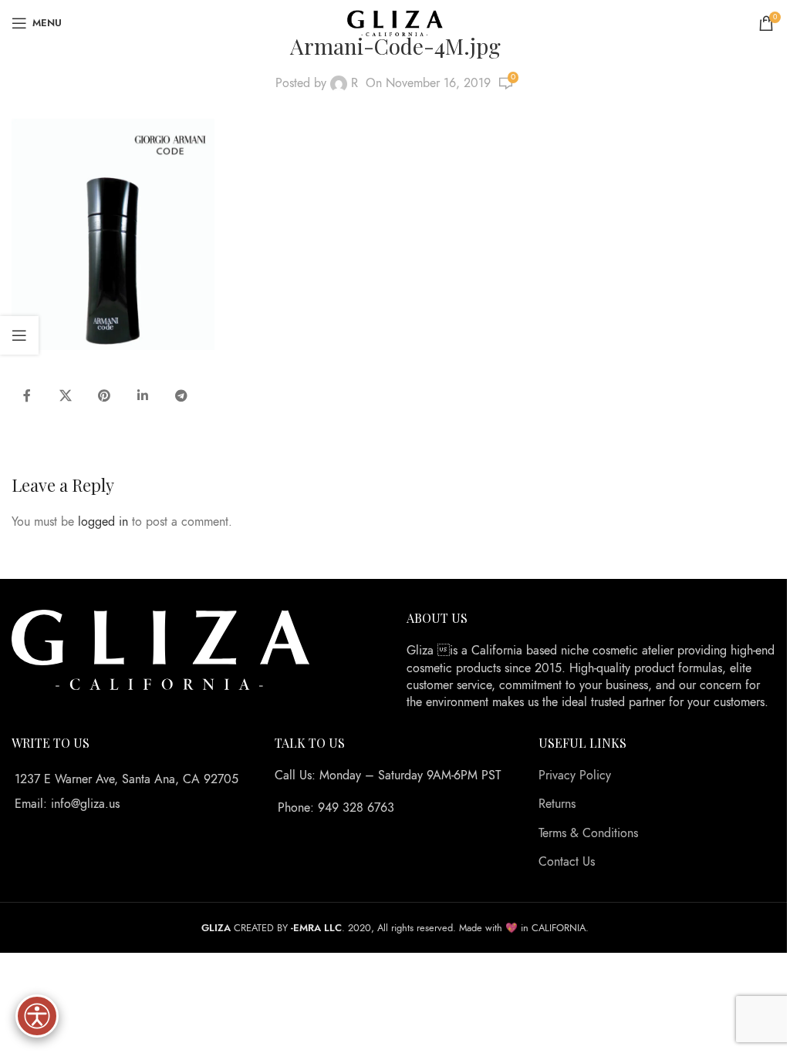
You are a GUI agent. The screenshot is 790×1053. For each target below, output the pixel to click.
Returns (557, 804)
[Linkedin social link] (142, 396)
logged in (103, 521)
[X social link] (65, 396)
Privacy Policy (574, 775)
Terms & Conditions (588, 833)
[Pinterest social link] (104, 396)
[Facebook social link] (27, 396)
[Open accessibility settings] (37, 1016)
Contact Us (566, 861)
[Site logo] (395, 22)
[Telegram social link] (181, 396)
